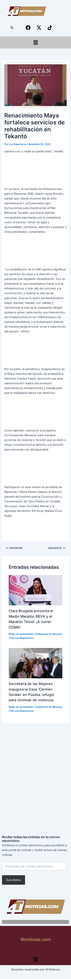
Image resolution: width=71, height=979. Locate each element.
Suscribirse (13, 880)
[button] (35, 42)
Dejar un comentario (21, 634)
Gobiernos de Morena (48, 634)
